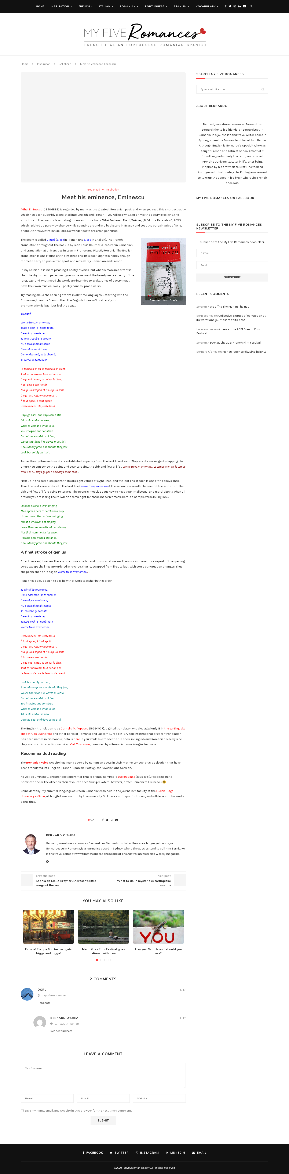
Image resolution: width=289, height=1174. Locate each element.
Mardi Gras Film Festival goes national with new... (103, 951)
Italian (104, 6)
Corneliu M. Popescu (74, 728)
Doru (42, 990)
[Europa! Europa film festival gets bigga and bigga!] (48, 927)
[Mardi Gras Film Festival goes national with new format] (103, 927)
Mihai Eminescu (31, 209)
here (76, 739)
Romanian (128, 6)
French (84, 6)
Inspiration (60, 6)
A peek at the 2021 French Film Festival (234, 342)
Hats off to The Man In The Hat (228, 306)
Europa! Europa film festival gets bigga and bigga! (48, 951)
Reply (182, 990)
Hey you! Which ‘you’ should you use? (158, 951)
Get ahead (65, 64)
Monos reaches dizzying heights (244, 352)
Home (40, 6)
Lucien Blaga (126, 777)
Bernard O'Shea (61, 835)
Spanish (180, 6)
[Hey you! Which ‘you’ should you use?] (158, 927)
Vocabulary (206, 6)
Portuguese (154, 6)
